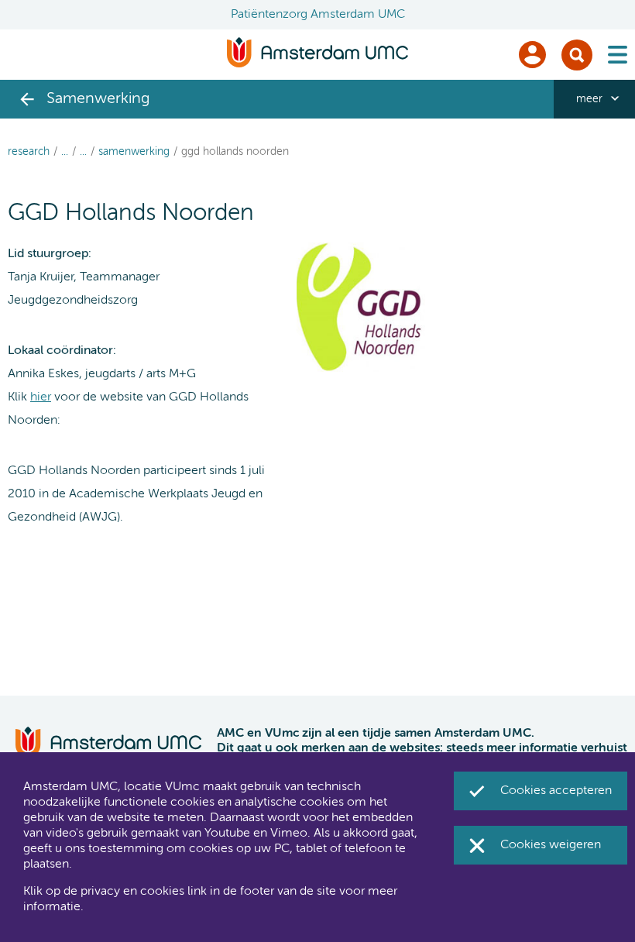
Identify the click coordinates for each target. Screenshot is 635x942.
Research (29, 151)
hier (40, 397)
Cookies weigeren (550, 845)
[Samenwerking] (27, 99)
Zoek (576, 55)
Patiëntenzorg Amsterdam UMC (318, 15)
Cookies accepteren (556, 791)
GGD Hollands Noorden (235, 151)
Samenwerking (134, 151)
